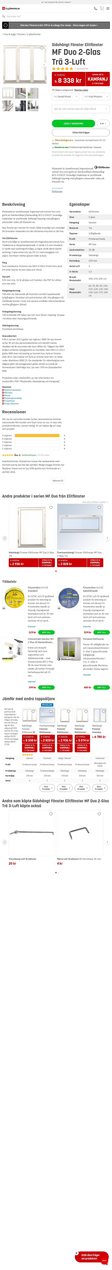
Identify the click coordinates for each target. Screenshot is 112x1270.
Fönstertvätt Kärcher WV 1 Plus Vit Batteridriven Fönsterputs (41, 641)
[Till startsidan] (11, 8)
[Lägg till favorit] (41, 48)
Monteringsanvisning (13, 398)
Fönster (21, 34)
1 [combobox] (102, 123)
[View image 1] (7, 93)
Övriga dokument (11, 403)
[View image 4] (7, 105)
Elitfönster (57, 191)
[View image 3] (33, 93)
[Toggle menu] (108, 8)
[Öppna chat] (104, 1261)
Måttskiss (8, 392)
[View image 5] (20, 105)
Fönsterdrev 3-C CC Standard (38, 589)
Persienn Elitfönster (93, 639)
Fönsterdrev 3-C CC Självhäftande (93, 589)
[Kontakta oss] (95, 8)
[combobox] (65, 96)
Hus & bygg (10, 34)
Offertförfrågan (80, 132)
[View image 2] (20, 93)
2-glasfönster (34, 34)
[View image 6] (33, 105)
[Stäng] (76, 1253)
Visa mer (32, 626)
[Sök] (3, 16)
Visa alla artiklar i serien (94, 502)
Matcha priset (81, 90)
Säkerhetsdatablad (12, 390)
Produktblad (9, 401)
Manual (7, 395)
